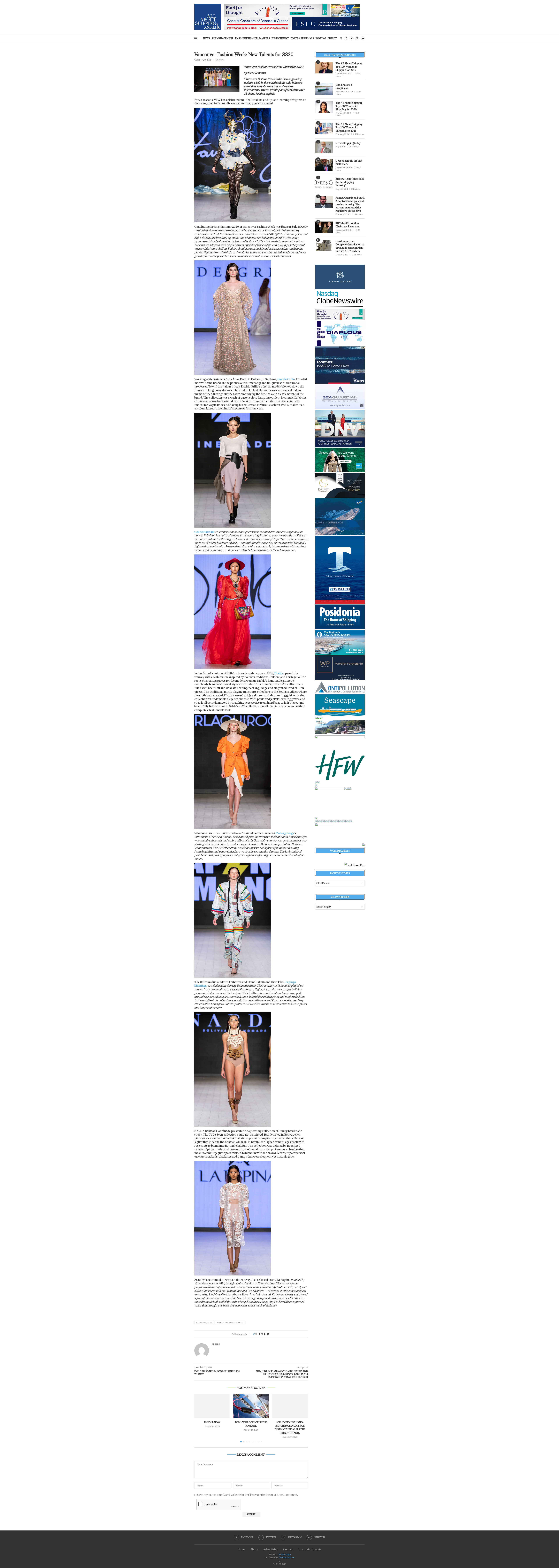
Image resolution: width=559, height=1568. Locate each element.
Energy (332, 38)
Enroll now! (212, 1422)
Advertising (270, 1549)
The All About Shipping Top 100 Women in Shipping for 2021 (349, 127)
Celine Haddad (204, 532)
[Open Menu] (195, 38)
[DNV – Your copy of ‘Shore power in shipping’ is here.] (251, 1406)
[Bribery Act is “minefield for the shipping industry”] (324, 183)
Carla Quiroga (285, 833)
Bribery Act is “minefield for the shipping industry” (350, 182)
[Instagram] (357, 38)
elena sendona (204, 1322)
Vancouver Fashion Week (230, 1322)
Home (241, 1549)
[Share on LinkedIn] (265, 1334)
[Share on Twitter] (262, 1334)
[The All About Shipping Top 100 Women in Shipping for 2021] (324, 128)
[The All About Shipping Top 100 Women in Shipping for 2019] (324, 67)
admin (216, 1344)
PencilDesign (284, 1554)
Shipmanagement (222, 38)
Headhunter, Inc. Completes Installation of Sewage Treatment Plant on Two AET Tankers (350, 246)
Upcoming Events (309, 1549)
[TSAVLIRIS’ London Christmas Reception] (324, 227)
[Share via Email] (268, 1334)
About (254, 1549)
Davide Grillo (286, 379)
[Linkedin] (363, 38)
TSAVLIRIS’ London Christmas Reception (348, 225)
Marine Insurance (246, 38)
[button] (198, 1417)
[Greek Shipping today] (324, 147)
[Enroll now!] (212, 1406)
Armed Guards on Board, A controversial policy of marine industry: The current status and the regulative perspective (350, 204)
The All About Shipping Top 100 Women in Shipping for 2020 (349, 106)
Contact (288, 1549)
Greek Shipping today (348, 143)
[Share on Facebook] (259, 1334)
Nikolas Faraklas (286, 1557)
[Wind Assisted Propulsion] (324, 89)
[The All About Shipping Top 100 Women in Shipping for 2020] (324, 107)
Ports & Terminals (302, 38)
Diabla (278, 673)
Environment (280, 38)
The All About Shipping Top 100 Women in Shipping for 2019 (349, 67)
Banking (320, 38)
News (206, 38)
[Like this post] (256, 1334)
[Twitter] (352, 38)
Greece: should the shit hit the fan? (349, 162)
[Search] (341, 38)
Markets (264, 38)
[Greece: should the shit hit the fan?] (324, 165)
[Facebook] (346, 38)
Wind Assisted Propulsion (344, 86)
